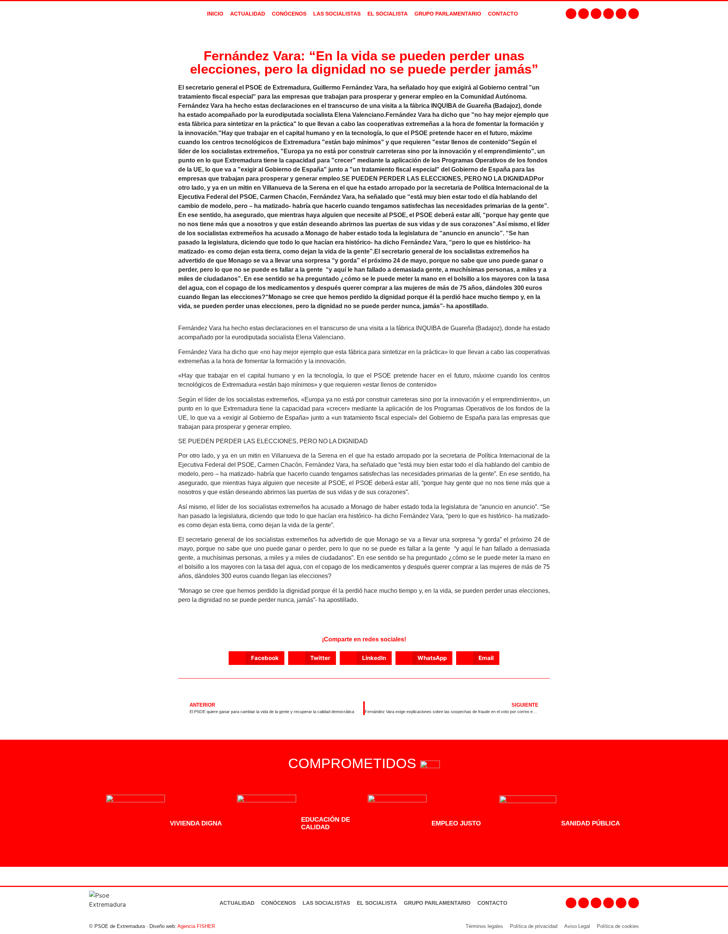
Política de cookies (618, 926)
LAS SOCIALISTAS (337, 14)
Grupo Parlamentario (447, 14)
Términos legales (484, 926)
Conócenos (278, 903)
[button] (256, 658)
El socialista (387, 14)
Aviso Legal (577, 926)
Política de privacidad (533, 926)
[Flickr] (621, 13)
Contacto (492, 903)
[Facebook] (571, 13)
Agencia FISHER (196, 926)
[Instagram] (583, 13)
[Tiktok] (633, 13)
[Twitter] (596, 13)
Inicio (215, 14)
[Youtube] (608, 13)
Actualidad (237, 903)
